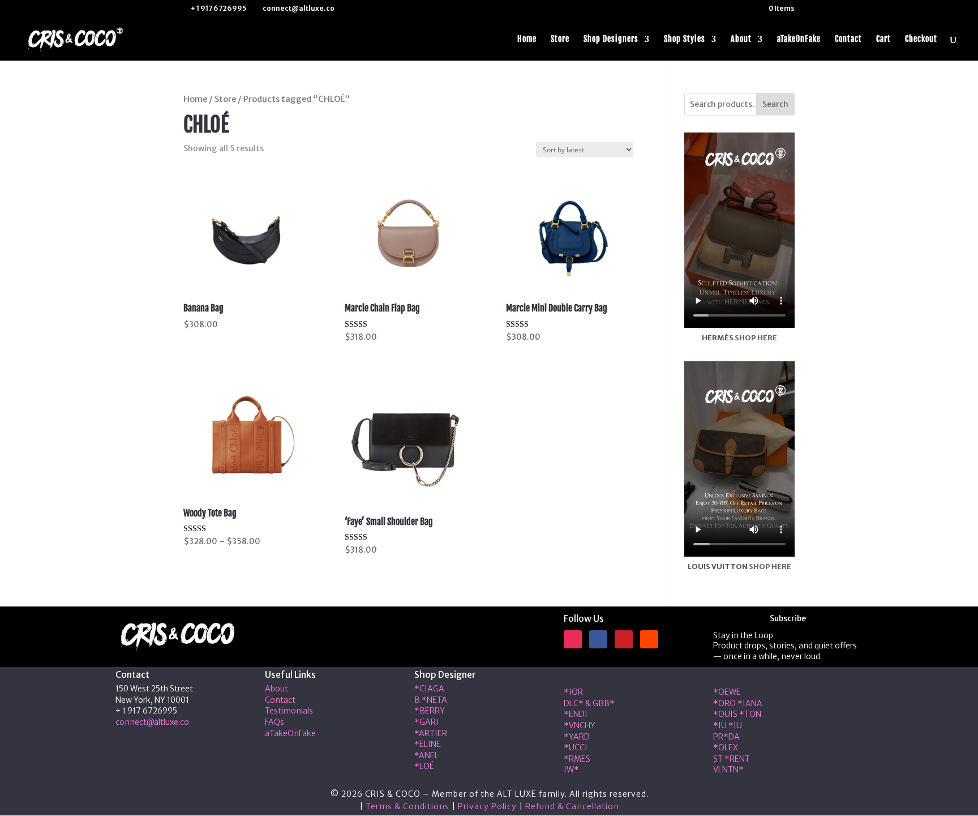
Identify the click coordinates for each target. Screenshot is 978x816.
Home (527, 39)
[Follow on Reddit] (649, 639)
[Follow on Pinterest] (624, 639)
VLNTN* (728, 769)
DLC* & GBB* (589, 703)
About (741, 39)
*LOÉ (424, 766)
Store (560, 39)
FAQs (274, 722)
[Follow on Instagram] (573, 639)
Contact (848, 39)
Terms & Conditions (407, 806)
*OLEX (725, 747)
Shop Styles (684, 39)
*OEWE (727, 692)
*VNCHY (579, 725)
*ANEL (426, 755)
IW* (571, 769)
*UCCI (575, 747)
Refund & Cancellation (572, 806)
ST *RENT (731, 759)
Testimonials (289, 711)
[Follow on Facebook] (598, 639)
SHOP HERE (756, 338)
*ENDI (575, 714)
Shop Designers (611, 39)
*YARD (577, 737)
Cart (883, 39)
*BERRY (429, 711)
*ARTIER (430, 733)
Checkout (921, 39)
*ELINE (427, 744)
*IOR (573, 692)
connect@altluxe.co (152, 722)
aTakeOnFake (799, 39)
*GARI (426, 722)
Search (775, 104)
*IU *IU (727, 725)
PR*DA (726, 737)
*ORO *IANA (737, 703)
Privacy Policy (487, 806)
